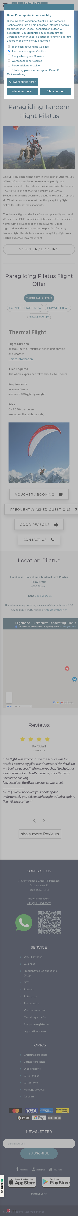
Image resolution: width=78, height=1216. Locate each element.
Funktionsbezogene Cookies (29, 51)
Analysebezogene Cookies (28, 56)
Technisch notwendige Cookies (30, 46)
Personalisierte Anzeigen (26, 65)
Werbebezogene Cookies (27, 60)
